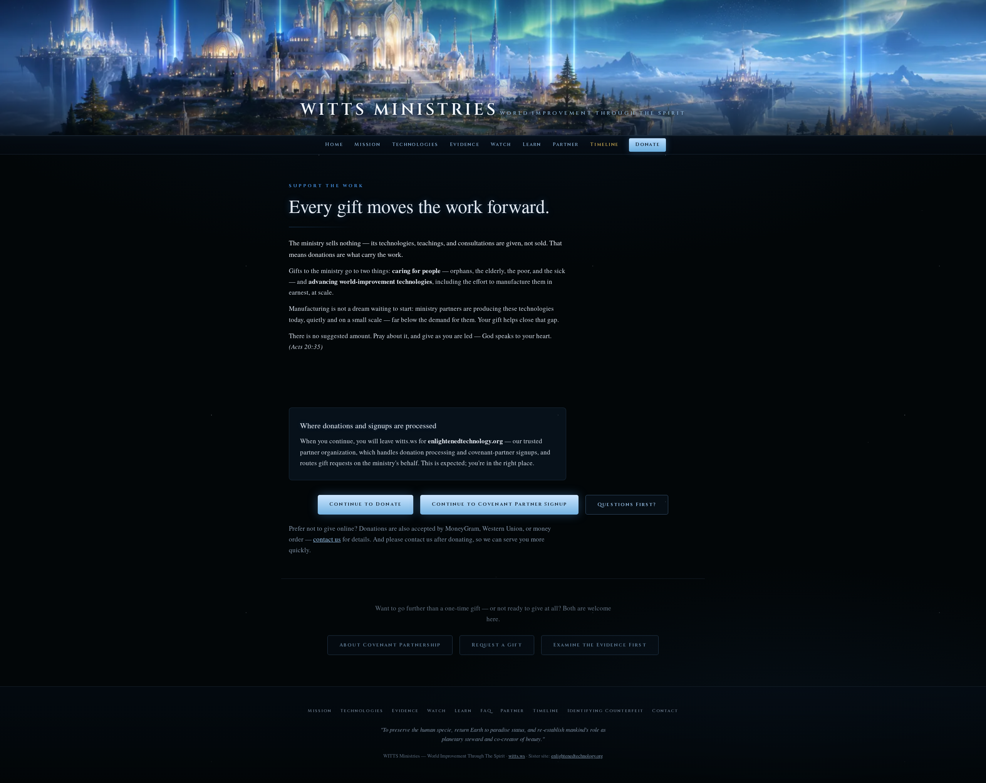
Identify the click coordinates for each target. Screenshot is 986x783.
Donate (647, 144)
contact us (327, 539)
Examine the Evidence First (599, 642)
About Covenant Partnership (389, 642)
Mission (367, 144)
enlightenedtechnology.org (577, 755)
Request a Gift (497, 642)
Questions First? (626, 504)
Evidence (465, 144)
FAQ (486, 711)
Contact (665, 711)
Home (334, 144)
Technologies (415, 144)
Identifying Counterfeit (605, 711)
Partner (566, 144)
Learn (532, 144)
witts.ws (516, 755)
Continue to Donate (365, 504)
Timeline (604, 144)
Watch (501, 144)
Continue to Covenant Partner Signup (499, 504)
